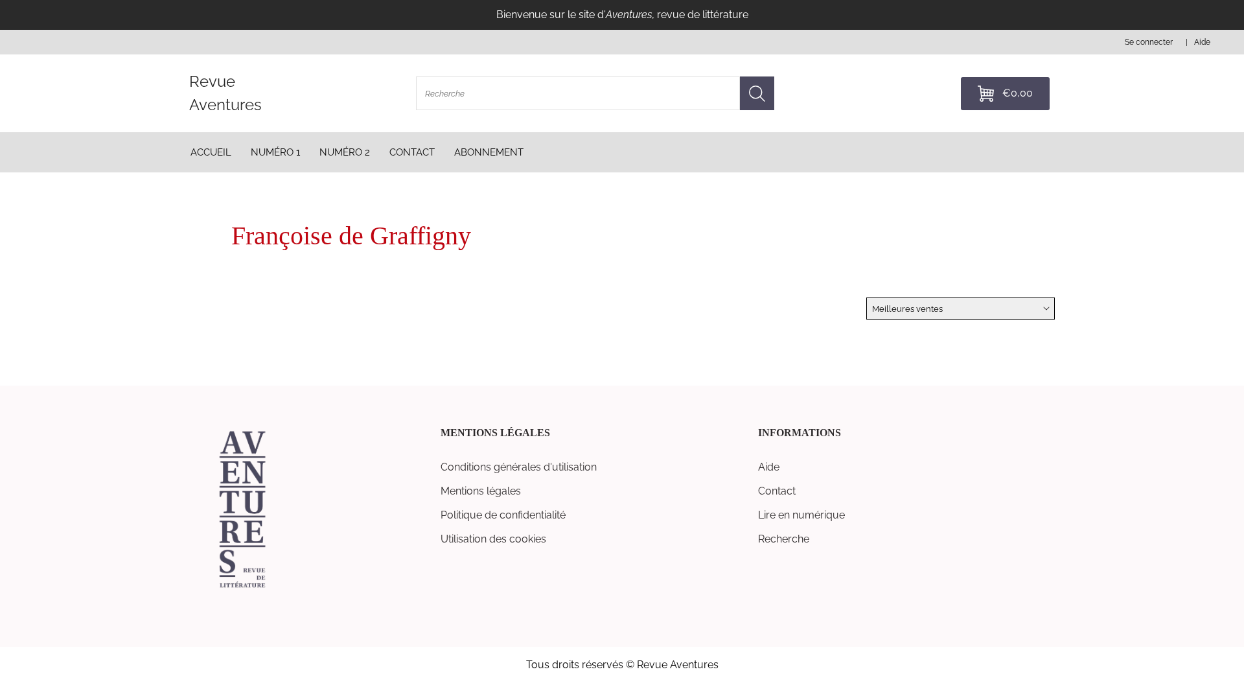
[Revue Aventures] (242, 587)
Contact (777, 491)
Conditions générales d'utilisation (519, 467)
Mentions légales (481, 491)
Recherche (783, 539)
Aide (768, 467)
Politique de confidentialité (503, 515)
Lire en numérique (801, 515)
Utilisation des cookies (493, 539)
